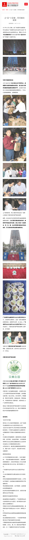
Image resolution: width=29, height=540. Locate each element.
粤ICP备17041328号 (20, 536)
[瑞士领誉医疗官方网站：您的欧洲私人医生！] (9, 3)
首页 (3, 9)
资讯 (7, 9)
